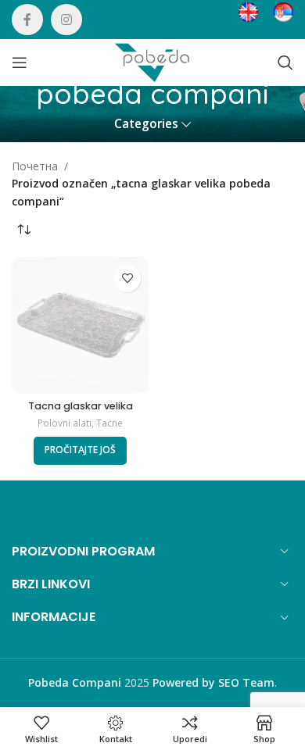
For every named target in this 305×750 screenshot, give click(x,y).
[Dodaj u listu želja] (127, 278)
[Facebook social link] (27, 19)
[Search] (285, 62)
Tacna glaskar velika (80, 405)
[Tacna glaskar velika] (80, 325)
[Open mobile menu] (19, 62)
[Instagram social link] (66, 19)
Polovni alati (65, 423)
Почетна (35, 166)
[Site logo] (152, 61)
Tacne (109, 423)
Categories (146, 124)
